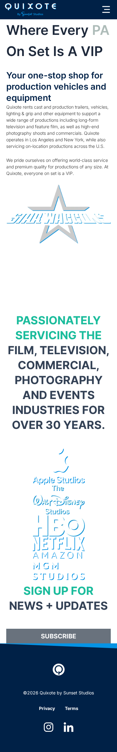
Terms (71, 708)
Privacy (47, 708)
